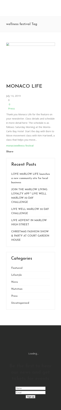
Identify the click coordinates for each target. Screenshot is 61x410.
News (14, 282)
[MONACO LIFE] (30, 44)
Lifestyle (16, 275)
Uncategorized (20, 303)
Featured (16, 268)
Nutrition (16, 289)
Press (11, 108)
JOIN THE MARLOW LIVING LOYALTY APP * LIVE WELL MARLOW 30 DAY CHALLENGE (29, 196)
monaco (10, 145)
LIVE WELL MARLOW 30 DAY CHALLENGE (30, 211)
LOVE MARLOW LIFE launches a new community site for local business (30, 178)
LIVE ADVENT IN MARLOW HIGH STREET (29, 222)
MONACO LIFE (24, 86)
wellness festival (24, 145)
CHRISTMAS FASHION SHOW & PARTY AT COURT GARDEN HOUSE (30, 235)
